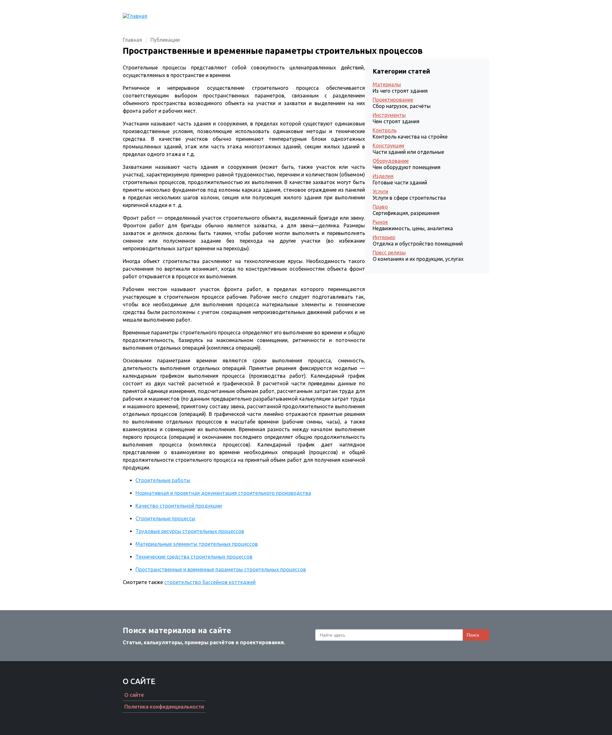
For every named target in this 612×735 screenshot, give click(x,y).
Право (380, 207)
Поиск (473, 635)
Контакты (476, 16)
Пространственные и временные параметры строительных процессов (220, 569)
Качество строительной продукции (178, 506)
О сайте (134, 695)
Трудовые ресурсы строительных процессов (189, 531)
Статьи (391, 16)
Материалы (387, 84)
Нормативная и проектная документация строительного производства (223, 493)
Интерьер (384, 237)
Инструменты (389, 115)
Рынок (380, 222)
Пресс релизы (389, 252)
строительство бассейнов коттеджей (210, 582)
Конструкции (388, 145)
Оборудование (391, 161)
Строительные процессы (165, 518)
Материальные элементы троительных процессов (196, 544)
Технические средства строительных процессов (193, 557)
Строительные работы (162, 480)
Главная (361, 16)
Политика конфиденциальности (164, 707)
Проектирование (432, 16)
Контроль (385, 130)
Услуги (380, 191)
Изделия (383, 176)
